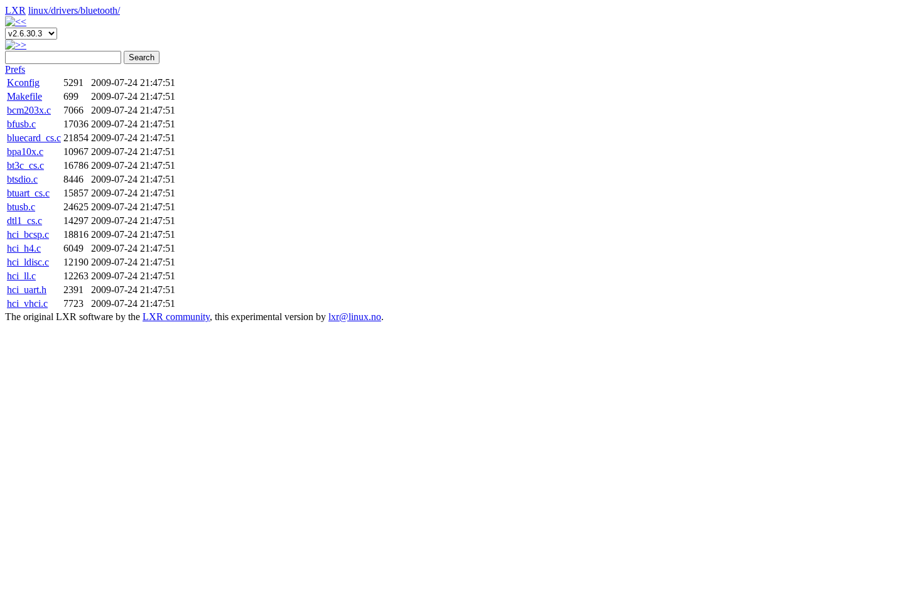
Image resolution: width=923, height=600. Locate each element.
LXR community (176, 316)
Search (141, 57)
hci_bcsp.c (28, 234)
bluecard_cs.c (34, 137)
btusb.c (21, 206)
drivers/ (65, 10)
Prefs (15, 69)
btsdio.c (22, 179)
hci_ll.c (21, 276)
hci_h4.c (24, 248)
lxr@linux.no (354, 316)
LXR (15, 10)
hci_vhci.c (27, 303)
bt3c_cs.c (25, 165)
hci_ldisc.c (28, 262)
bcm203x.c (29, 110)
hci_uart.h (26, 289)
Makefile (24, 96)
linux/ (39, 10)
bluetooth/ (100, 10)
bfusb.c (21, 124)
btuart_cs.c (28, 193)
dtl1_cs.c (24, 220)
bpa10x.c (25, 151)
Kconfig (23, 82)
